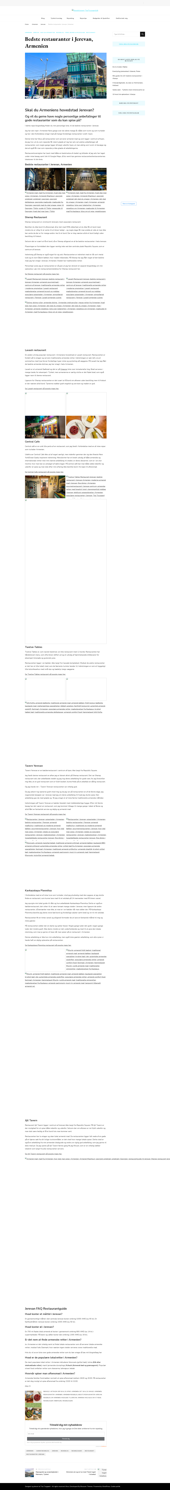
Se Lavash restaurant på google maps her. (42, 388)
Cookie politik (115, 1486)
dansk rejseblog (42, 1451)
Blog (43, 18)
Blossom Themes (86, 1486)
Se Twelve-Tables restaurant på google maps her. (45, 674)
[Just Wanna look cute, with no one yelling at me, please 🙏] (130, 192)
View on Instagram (129, 203)
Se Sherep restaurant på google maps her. (42, 274)
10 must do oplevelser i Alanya (124, 94)
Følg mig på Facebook (129, 44)
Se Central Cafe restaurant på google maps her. (44, 472)
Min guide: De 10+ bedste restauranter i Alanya (127, 77)
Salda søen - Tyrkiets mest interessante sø (128, 90)
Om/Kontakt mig (122, 18)
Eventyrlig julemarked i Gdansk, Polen (126, 71)
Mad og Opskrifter (47, 32)
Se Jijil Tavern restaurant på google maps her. (43, 1154)
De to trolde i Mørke (120, 67)
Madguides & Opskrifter (101, 18)
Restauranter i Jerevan (35, 1454)
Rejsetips (83, 18)
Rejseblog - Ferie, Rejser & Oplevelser (70, 32)
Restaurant (90, 32)
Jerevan (36, 32)
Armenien (28, 32)
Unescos (64, 369)
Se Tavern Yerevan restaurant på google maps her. (45, 814)
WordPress (106, 1486)
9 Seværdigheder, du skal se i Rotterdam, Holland (128, 84)
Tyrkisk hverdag (56, 18)
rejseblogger (77, 1451)
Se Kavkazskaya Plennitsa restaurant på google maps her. (48, 945)
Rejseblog (70, 18)
